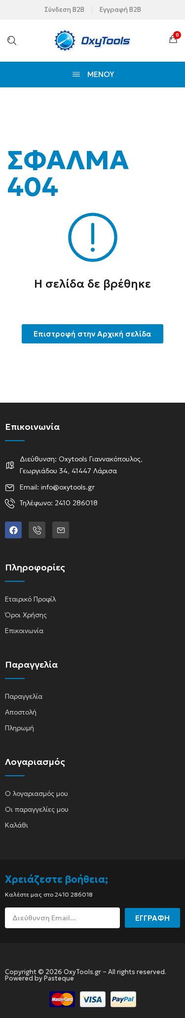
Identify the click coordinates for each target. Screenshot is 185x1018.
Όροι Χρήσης (26, 614)
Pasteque (59, 978)
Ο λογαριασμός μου (36, 793)
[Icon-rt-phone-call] (37, 530)
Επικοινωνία (24, 630)
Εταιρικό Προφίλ (30, 599)
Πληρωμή (19, 727)
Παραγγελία (23, 696)
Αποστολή (21, 712)
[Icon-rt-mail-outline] (60, 530)
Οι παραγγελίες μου (37, 809)
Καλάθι (16, 825)
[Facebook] (13, 530)
